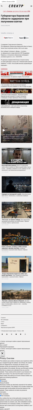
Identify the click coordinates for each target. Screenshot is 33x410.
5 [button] (15, 144)
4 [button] (13, 144)
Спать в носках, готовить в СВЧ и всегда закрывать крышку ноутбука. (14, 248)
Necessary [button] (3, 379)
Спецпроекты (4, 68)
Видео (2, 323)
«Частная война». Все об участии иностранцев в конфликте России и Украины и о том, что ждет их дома (16, 85)
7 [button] (20, 144)
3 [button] (11, 144)
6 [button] (17, 144)
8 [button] (22, 144)
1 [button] (6, 144)
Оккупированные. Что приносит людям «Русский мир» (15, 76)
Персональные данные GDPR (8, 327)
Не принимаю (10, 347)
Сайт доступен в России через (16, 11)
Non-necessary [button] (4, 394)
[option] (16, 129)
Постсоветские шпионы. (16, 168)
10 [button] (27, 144)
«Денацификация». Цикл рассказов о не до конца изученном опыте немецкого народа (14, 106)
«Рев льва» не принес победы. (16, 221)
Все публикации (4, 319)
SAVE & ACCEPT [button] (5, 409)
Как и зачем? (3, 345)
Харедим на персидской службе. (16, 194)
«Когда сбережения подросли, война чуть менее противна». (15, 275)
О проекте (3, 317)
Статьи (2, 321)
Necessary (4, 381)
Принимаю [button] (3, 347)
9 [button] (24, 144)
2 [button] (8, 144)
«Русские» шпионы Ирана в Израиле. (16, 303)
